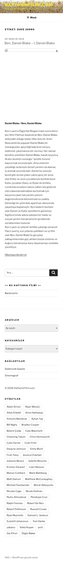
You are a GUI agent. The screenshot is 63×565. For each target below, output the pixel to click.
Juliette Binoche (37, 460)
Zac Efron (12, 533)
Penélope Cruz (39, 497)
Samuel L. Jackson (37, 515)
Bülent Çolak (14, 430)
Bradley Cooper (30, 424)
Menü (33, 17)
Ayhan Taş (37, 418)
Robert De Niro (35, 503)
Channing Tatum (16, 436)
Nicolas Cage (14, 491)
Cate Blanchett (33, 430)
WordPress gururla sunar (25, 557)
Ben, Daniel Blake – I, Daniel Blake (30, 43)
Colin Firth (31, 442)
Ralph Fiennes (15, 503)
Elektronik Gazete (15, 368)
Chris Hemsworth (40, 436)
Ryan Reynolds (15, 515)
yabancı (11, 527)
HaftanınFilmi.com (29, 4)
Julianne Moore (15, 460)
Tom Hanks (39, 521)
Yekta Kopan (27, 527)
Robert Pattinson (16, 509)
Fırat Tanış (13, 455)
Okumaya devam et (16, 254)
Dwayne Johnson (16, 448)
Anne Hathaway (34, 412)
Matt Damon (14, 479)
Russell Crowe (38, 509)
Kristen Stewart (16, 467)
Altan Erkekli (14, 412)
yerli (40, 527)
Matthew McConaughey (38, 479)
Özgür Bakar (28, 533)
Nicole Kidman (34, 491)
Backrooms (11, 293)
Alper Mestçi (32, 406)
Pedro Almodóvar (16, 497)
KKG (7, 557)
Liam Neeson (36, 467)
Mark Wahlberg (38, 473)
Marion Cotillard (16, 473)
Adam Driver (14, 406)
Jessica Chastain (32, 455)
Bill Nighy (12, 424)
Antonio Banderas (17, 418)
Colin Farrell (13, 442)
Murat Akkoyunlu (43, 485)
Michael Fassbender (18, 485)
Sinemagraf (11, 375)
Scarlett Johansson (17, 521)
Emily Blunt (36, 448)
